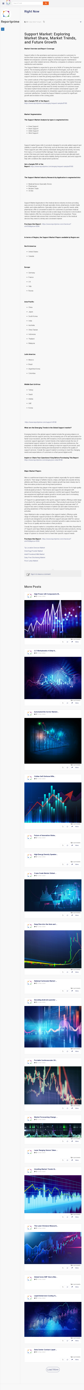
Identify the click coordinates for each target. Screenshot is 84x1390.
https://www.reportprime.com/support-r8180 (40, 422)
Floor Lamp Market (31, 561)
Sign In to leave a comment (41, 574)
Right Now (31, 11)
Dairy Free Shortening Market (34, 557)
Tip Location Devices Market (34, 548)
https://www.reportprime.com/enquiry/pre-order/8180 (43, 460)
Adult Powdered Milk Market (34, 554)
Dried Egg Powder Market (33, 551)
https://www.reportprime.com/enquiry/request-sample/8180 (45, 103)
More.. (77, 642)
